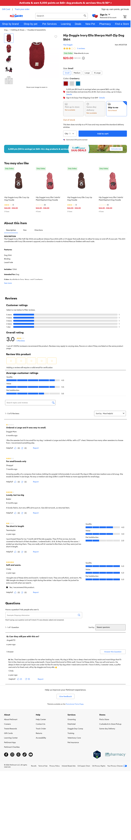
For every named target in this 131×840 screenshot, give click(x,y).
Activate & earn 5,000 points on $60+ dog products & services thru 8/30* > (65, 2)
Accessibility (41, 738)
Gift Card (6, 9)
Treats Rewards (10, 728)
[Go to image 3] (9, 59)
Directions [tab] (39, 230)
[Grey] (71, 83)
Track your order (22, 9)
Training (71, 733)
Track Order (41, 728)
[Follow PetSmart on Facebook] (6, 755)
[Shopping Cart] (127, 17)
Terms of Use (42, 766)
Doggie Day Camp (75, 728)
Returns (39, 733)
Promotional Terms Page (74, 704)
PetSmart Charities (12, 747)
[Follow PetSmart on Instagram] (12, 755)
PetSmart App (10, 742)
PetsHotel (71, 724)
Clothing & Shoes (17, 30)
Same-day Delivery (107, 728)
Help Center (41, 719)
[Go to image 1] (9, 38)
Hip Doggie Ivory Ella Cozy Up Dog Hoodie (16, 198)
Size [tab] (24, 230)
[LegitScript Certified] (97, 754)
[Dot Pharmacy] (115, 754)
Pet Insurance (73, 742)
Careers (7, 724)
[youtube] (31, 755)
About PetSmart (10, 719)
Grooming (72, 719)
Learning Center (11, 738)
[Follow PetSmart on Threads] (18, 755)
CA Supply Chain (84, 766)
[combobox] (61, 15)
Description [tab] (11, 230)
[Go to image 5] (9, 80)
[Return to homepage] (16, 15)
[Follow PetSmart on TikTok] (25, 755)
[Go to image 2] (9, 48)
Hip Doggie (68, 45)
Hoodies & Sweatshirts (36, 30)
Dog (6, 30)
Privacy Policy (55, 766)
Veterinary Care (74, 738)
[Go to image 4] (9, 69)
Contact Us (40, 724)
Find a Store (104, 719)
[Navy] (78, 83)
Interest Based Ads (68, 766)
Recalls (33, 766)
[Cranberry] (65, 83)
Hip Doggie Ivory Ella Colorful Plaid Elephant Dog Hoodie (48, 198)
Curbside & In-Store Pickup (110, 724)
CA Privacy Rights (98, 766)
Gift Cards (8, 733)
